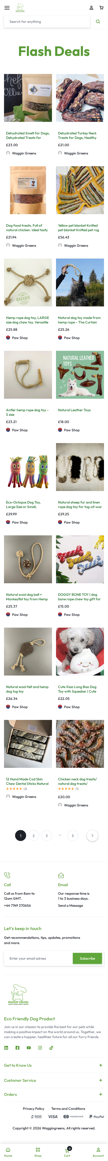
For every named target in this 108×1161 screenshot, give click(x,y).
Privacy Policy (33, 1109)
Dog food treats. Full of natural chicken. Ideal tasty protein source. (27, 230)
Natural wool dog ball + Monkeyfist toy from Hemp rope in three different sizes (27, 599)
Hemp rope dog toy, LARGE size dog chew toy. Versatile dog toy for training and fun (27, 322)
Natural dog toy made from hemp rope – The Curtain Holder (79, 322)
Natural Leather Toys (74, 410)
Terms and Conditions (68, 1109)
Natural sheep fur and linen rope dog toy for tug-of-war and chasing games (80, 507)
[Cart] (101, 7)
